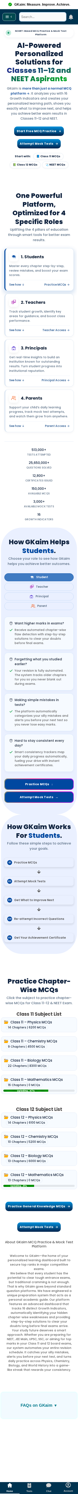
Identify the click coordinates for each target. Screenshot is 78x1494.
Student (42, 577)
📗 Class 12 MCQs (25, 164)
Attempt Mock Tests (39, 144)
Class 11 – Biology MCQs (31, 1060)
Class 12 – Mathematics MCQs (37, 1174)
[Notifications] (71, 17)
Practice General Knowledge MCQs (39, 1206)
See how (17, 285)
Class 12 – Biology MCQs (32, 1155)
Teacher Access (56, 330)
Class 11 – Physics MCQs (31, 1022)
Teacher (42, 587)
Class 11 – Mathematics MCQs (36, 1079)
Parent (42, 606)
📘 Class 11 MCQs (48, 156)
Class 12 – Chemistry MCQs (34, 1136)
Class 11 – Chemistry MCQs (34, 1041)
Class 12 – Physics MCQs (31, 1117)
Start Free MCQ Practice (39, 131)
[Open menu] (9, 17)
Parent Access (57, 426)
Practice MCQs (57, 285)
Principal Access (56, 380)
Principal (42, 596)
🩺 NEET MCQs (55, 164)
